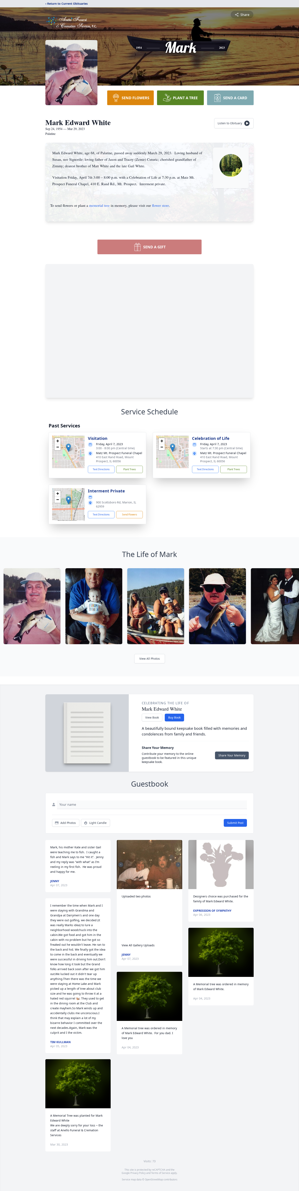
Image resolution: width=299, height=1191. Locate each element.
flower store (160, 205)
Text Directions (101, 469)
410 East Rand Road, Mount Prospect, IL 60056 (115, 459)
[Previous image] (120, 864)
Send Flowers (129, 514)
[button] (68, 448)
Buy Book (174, 717)
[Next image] (178, 864)
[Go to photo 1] (148, 887)
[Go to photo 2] (151, 886)
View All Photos (149, 658)
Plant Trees (129, 469)
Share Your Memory (231, 755)
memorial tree (99, 205)
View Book (152, 717)
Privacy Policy (138, 1173)
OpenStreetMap (154, 1179)
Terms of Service (160, 1173)
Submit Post (235, 823)
